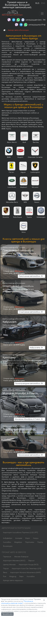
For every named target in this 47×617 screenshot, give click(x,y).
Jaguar (23, 172)
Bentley (36, 142)
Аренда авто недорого (13, 580)
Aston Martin (12, 142)
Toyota (29, 217)
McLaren (35, 187)
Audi (24, 142)
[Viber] (9, 20)
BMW (9, 157)
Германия (7, 557)
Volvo (24, 232)
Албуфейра (7, 538)
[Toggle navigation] (42, 13)
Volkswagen (41, 217)
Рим (4, 576)
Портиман (29, 542)
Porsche (6, 217)
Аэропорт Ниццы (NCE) (28, 564)
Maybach (23, 187)
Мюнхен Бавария (21, 557)
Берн (21, 576)
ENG (43, 3)
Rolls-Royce (17, 217)
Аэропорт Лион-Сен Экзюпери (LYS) (26, 568)
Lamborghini (35, 172)
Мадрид (12, 576)
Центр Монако (9, 564)
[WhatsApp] (18, 20)
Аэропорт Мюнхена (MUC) (14, 560)
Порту (40, 542)
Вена (5, 572)
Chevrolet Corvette (35, 157)
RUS (37, 3)
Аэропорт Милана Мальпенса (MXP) (25, 572)
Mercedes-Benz (12, 202)
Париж (6, 568)
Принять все (7, 614)
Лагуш (35, 538)
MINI (25, 202)
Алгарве (18, 538)
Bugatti (20, 157)
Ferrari (11, 172)
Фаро (27, 538)
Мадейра (18, 542)
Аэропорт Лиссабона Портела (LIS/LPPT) (20, 532)
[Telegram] (14, 20)
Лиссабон (7, 542)
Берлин (31, 560)
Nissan (36, 202)
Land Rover (12, 187)
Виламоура (7, 546)
